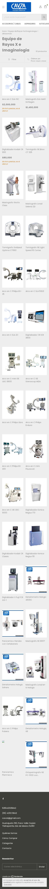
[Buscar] (44, 17)
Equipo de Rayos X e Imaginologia (22, 31)
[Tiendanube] (12, 877)
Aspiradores (29, 24)
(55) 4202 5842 (9, 813)
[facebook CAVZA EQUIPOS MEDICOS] (3, 798)
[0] (45, 7)
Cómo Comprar (9, 838)
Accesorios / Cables (11, 24)
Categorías (7, 843)
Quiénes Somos (9, 833)
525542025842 (9, 808)
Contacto (6, 848)
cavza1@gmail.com (11, 818)
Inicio (4, 31)
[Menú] (3, 7)
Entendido (8, 884)
